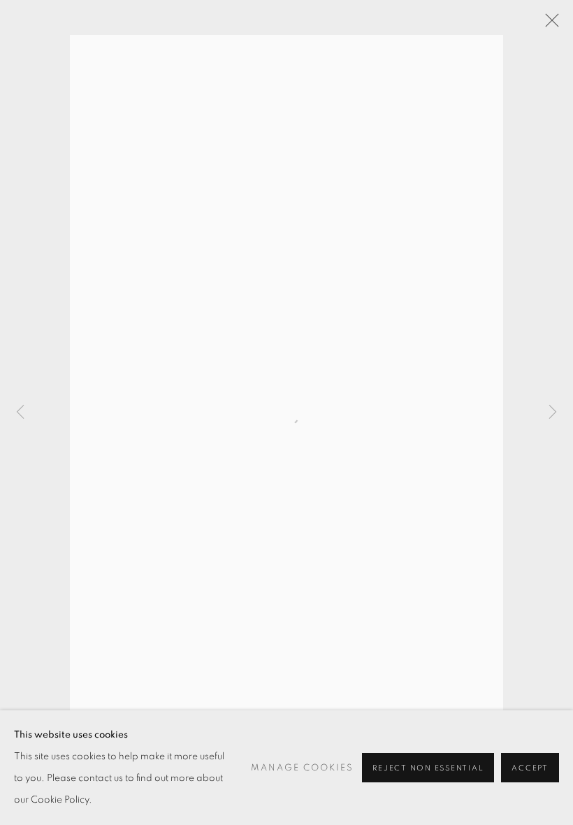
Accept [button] (530, 768)
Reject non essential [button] (428, 768)
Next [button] (552, 412)
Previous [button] (20, 412)
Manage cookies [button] (302, 768)
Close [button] (548, 24)
